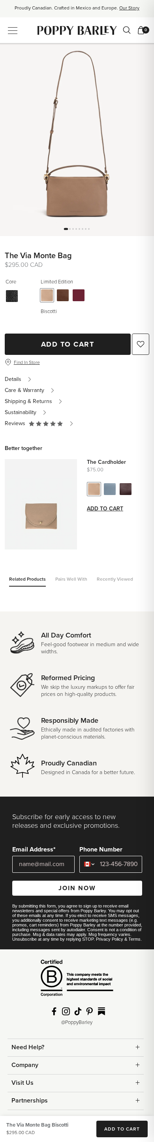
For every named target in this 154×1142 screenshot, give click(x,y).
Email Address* (34, 849)
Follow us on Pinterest (90, 1011)
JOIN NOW (77, 888)
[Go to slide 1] (66, 229)
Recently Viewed (115, 579)
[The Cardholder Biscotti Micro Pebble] (94, 489)
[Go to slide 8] (89, 229)
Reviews (16, 423)
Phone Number (100, 849)
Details (13, 379)
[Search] (127, 30)
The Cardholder (106, 462)
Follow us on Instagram (66, 1011)
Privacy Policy (109, 939)
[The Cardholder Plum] (125, 489)
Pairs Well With (71, 579)
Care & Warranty (24, 390)
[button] (45, 423)
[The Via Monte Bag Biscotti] (47, 295)
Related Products (27, 579)
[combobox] (88, 864)
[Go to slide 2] (70, 229)
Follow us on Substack (101, 1011)
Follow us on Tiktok (78, 1011)
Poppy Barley (77, 30)
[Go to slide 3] (73, 229)
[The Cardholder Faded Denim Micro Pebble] (110, 489)
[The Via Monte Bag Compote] (78, 295)
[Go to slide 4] (76, 229)
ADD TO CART (122, 1129)
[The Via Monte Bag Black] (12, 296)
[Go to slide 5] (79, 229)
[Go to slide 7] (85, 229)
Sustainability (20, 412)
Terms (134, 939)
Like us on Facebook (54, 1011)
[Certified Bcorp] (77, 980)
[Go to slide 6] (82, 229)
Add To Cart (67, 344)
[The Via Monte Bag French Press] (63, 295)
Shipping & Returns (28, 401)
